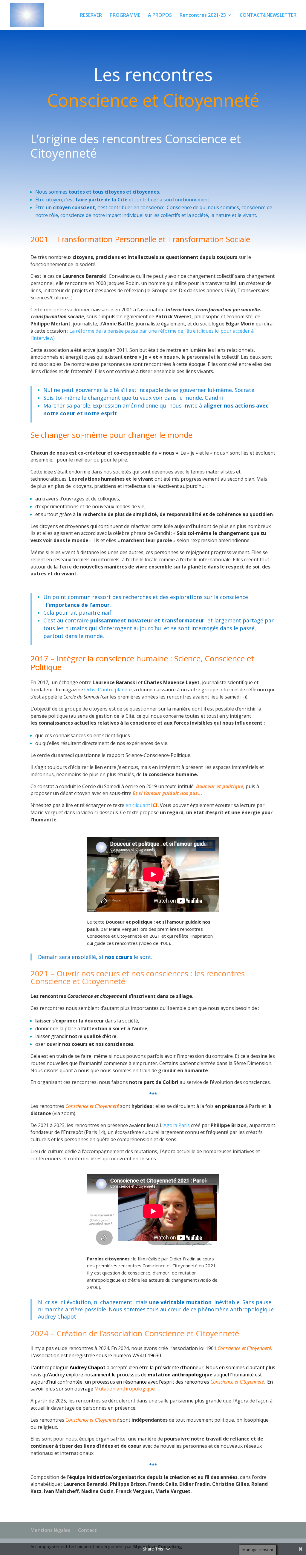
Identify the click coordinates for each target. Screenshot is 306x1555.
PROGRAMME (125, 15)
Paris (184, 1125)
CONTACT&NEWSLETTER (268, 15)
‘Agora (170, 1125)
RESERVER (91, 15)
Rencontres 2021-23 (203, 15)
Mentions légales (50, 1530)
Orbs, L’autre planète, (109, 689)
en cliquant (142, 805)
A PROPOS (160, 15)
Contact (87, 1530)
